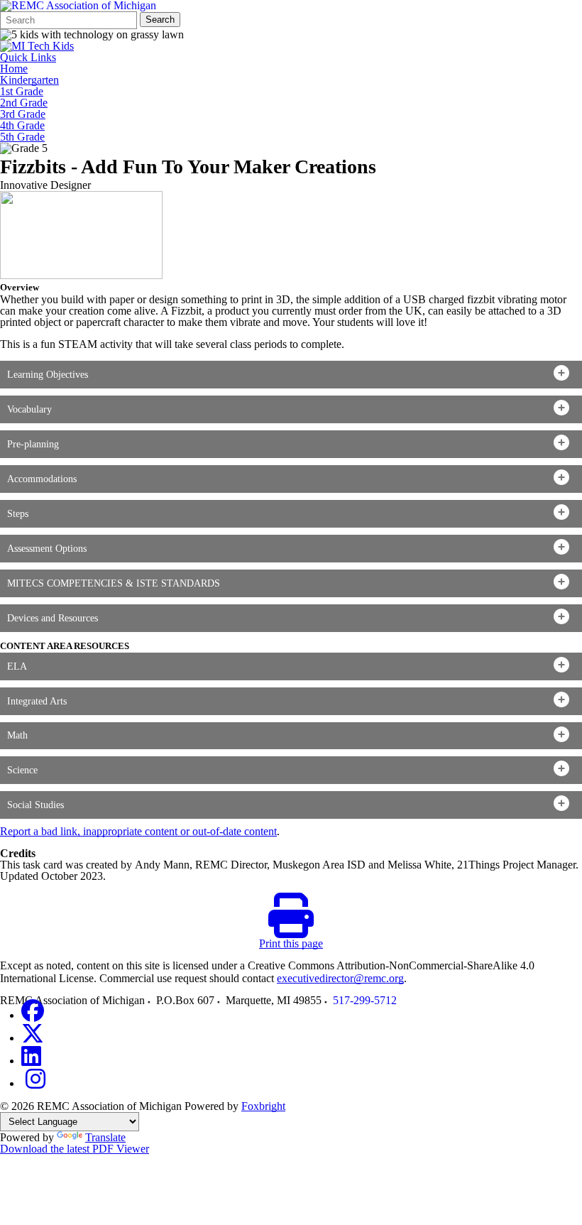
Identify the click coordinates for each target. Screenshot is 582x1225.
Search (160, 19)
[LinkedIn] (31, 1061)
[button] (291, 374)
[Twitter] (32, 1038)
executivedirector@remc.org (340, 978)
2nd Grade (24, 103)
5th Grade (22, 137)
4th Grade (22, 125)
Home (14, 69)
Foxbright (263, 1106)
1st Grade (21, 91)
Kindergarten (29, 80)
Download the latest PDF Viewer (74, 1149)
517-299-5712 (365, 1000)
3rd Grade (22, 114)
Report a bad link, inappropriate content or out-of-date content (138, 831)
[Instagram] (35, 1083)
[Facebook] (32, 1015)
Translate (105, 1137)
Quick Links (28, 57)
